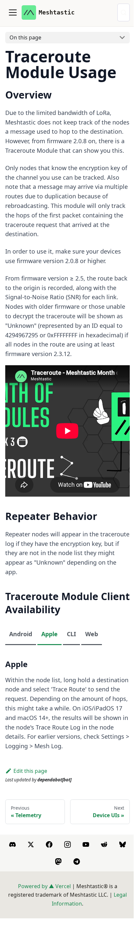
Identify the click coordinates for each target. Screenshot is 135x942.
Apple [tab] (49, 634)
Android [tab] (20, 634)
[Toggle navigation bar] (13, 12)
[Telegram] (76, 861)
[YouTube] (86, 844)
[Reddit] (104, 844)
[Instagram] (67, 844)
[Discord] (12, 844)
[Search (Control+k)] (123, 12)
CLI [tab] (71, 634)
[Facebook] (49, 844)
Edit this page (30, 770)
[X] (31, 844)
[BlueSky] (122, 844)
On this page (25, 37)
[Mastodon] (58, 861)
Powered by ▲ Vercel (44, 886)
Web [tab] (91, 634)
